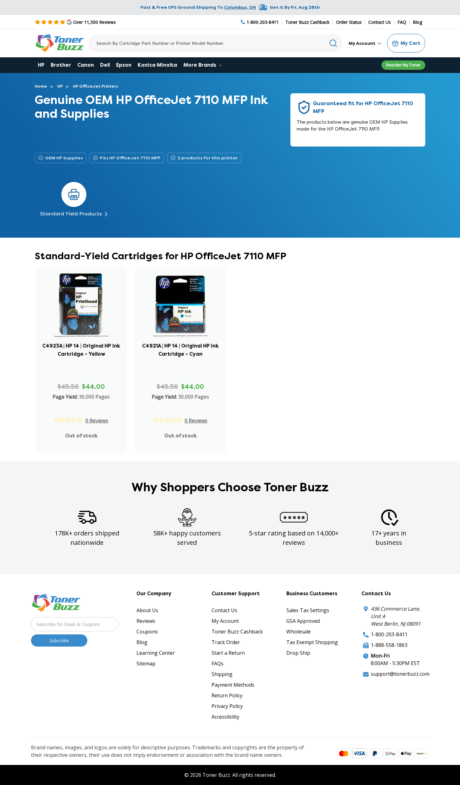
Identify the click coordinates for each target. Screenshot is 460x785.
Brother (61, 65)
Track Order (226, 642)
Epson (123, 65)
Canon (85, 65)
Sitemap (146, 663)
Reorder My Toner (403, 65)
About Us (147, 610)
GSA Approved (303, 620)
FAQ (401, 22)
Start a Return (228, 652)
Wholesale (298, 631)
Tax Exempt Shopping (312, 642)
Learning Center (155, 652)
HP (41, 65)
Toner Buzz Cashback (307, 22)
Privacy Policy (227, 706)
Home (41, 86)
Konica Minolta (157, 65)
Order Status (349, 22)
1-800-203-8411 (389, 634)
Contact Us (379, 22)
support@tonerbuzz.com (400, 673)
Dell (105, 65)
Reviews (145, 620)
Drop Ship (298, 652)
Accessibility (225, 716)
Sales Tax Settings (307, 610)
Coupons (147, 631)
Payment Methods (233, 684)
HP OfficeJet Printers (95, 86)
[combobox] (215, 43)
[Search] (333, 43)
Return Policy (227, 695)
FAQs (217, 663)
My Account (362, 43)
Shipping (222, 674)
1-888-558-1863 (389, 645)
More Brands (200, 65)
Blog (417, 22)
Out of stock (81, 435)
